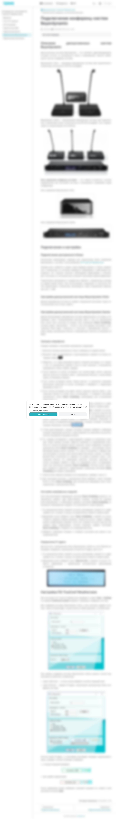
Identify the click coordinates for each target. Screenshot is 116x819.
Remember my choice (40, 411)
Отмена (72, 414)
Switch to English (43, 414)
